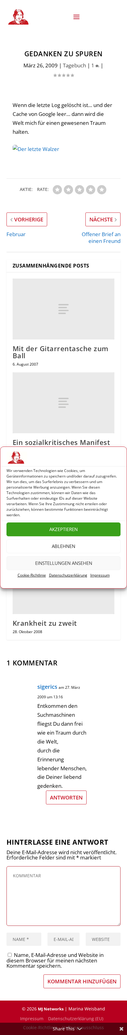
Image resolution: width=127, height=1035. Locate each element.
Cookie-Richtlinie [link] (32, 575)
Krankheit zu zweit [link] (45, 623)
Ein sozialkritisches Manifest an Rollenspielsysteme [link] (61, 446)
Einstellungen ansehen (63, 563)
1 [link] (93, 65)
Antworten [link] (66, 797)
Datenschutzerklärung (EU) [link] (75, 1018)
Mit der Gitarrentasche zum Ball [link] (61, 352)
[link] (19, 17)
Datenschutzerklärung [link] (68, 575)
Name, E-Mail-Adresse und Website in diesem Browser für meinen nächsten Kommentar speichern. (55, 960)
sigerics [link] (47, 686)
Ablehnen (63, 546)
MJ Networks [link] (50, 1009)
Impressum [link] (100, 575)
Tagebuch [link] (74, 65)
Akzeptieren (63, 529)
